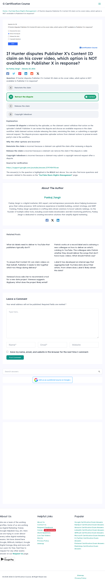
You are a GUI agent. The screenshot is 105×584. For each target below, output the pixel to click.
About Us (41, 522)
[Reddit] (31, 73)
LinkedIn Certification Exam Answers (89, 530)
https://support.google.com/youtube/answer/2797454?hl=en (32, 167)
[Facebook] (7, 73)
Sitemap (40, 543)
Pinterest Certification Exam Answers (89, 543)
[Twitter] (13, 73)
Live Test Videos (43, 535)
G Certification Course (16, 3)
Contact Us (41, 525)
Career (46, 530)
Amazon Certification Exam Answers (89, 527)
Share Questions (43, 533)
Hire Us (40, 538)
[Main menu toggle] (99, 3)
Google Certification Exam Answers (89, 522)
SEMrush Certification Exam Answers (89, 533)
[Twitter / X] (38, 73)
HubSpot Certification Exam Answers (89, 525)
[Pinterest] (19, 73)
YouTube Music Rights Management (22, 11)
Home (5, 11)
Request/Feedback (45, 527)
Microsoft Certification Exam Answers (90, 535)
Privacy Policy (43, 541)
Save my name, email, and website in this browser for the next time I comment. (49, 352)
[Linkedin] (25, 73)
